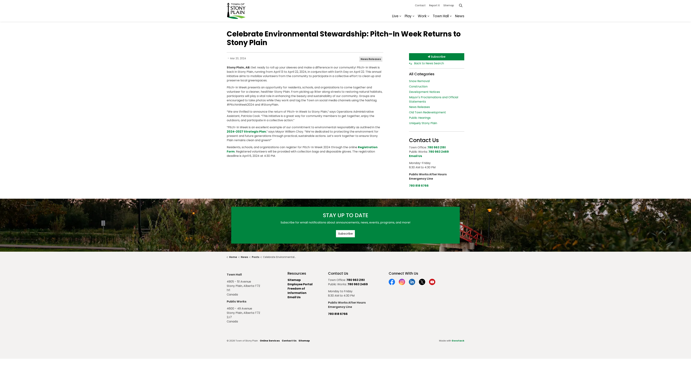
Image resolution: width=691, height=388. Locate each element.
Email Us (294, 297)
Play (408, 16)
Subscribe (437, 57)
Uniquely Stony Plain (423, 123)
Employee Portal (300, 284)
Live (395, 16)
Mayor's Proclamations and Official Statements (433, 99)
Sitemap (448, 5)
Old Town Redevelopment (427, 112)
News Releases (371, 59)
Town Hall (441, 16)
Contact (420, 5)
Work (422, 16)
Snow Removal (419, 81)
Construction (418, 86)
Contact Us (289, 340)
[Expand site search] (460, 5)
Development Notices (424, 92)
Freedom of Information (297, 291)
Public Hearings (420, 118)
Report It (434, 5)
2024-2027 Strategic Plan (246, 132)
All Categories (421, 74)
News (459, 16)
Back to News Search (429, 63)
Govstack (458, 340)
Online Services (270, 340)
